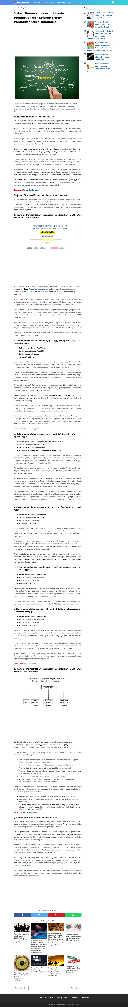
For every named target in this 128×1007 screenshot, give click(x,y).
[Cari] (113, 2)
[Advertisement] (48, 40)
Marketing (61, 2)
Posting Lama (75, 988)
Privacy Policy (62, 998)
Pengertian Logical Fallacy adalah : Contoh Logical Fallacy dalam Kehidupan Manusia (73, 937)
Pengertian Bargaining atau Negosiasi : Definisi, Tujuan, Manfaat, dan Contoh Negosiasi (21, 938)
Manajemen (50, 2)
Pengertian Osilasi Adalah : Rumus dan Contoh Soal (102, 57)
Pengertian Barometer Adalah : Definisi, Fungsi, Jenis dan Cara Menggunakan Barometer (22, 977)
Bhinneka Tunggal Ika (31, 429)
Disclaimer (74, 998)
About (41, 998)
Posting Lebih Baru (21, 988)
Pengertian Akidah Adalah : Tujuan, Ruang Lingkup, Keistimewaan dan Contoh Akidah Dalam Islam (56, 972)
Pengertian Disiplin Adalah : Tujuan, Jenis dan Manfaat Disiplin (103, 24)
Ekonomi (37, 2)
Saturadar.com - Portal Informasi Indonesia (68, 1004)
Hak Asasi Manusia (30, 664)
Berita (79, 2)
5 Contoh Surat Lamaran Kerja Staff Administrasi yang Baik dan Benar (104, 15)
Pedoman (85, 998)
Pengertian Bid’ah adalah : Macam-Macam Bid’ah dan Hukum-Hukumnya (73, 969)
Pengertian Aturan (30, 812)
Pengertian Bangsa (30, 190)
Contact (50, 998)
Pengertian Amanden (37, 289)
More (70, 2)
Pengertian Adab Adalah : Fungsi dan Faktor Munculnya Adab (39, 970)
